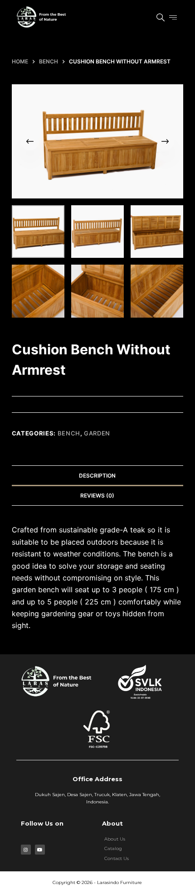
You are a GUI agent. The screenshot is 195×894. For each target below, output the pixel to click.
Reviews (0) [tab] (97, 495)
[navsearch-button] (156, 18)
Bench (69, 433)
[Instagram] (26, 850)
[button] (173, 17)
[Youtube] (40, 850)
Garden (97, 433)
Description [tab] (97, 475)
